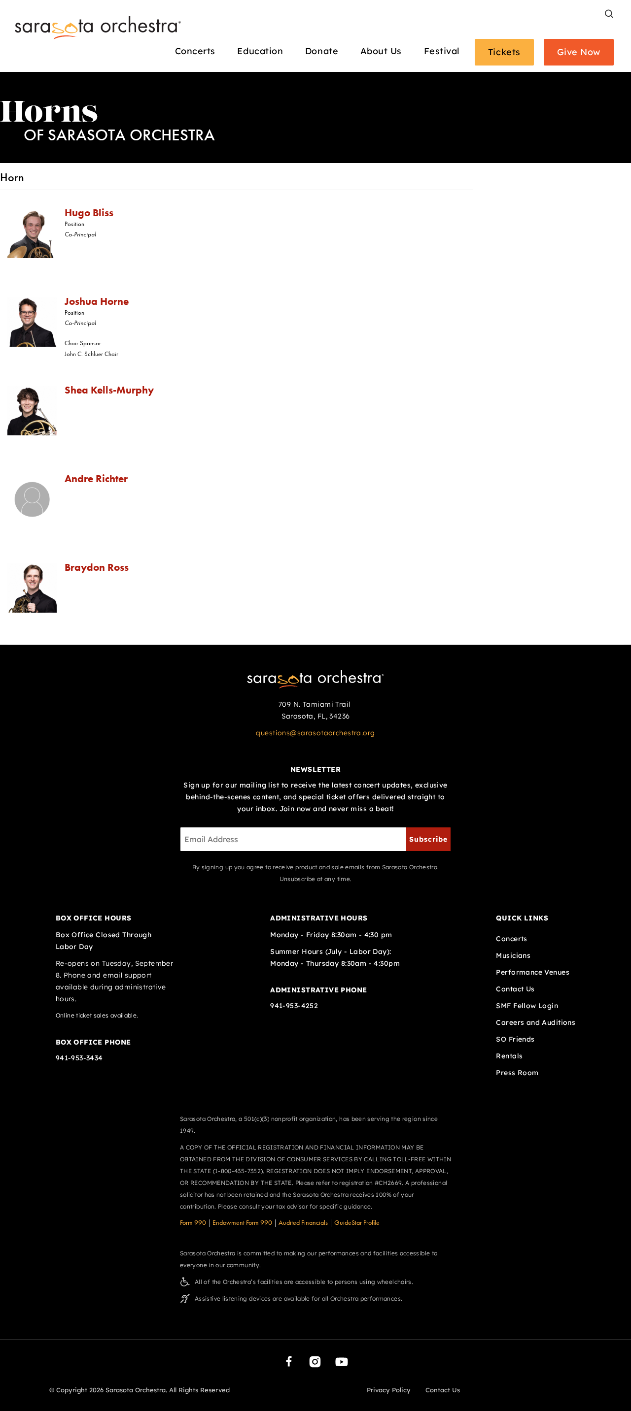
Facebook (289, 1361)
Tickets (504, 52)
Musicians (513, 955)
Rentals (509, 1055)
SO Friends (515, 1039)
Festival (442, 51)
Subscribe (428, 839)
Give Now (578, 52)
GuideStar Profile (357, 1222)
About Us (381, 51)
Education (260, 51)
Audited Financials (303, 1222)
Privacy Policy (389, 1390)
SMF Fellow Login (527, 1005)
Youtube (341, 1361)
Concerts (195, 51)
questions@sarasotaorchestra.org (315, 732)
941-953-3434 (79, 1057)
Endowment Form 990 (242, 1222)
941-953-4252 (294, 1005)
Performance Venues (532, 972)
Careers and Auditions (535, 1022)
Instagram (315, 1361)
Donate (321, 51)
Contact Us (515, 988)
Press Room (517, 1072)
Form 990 (193, 1222)
